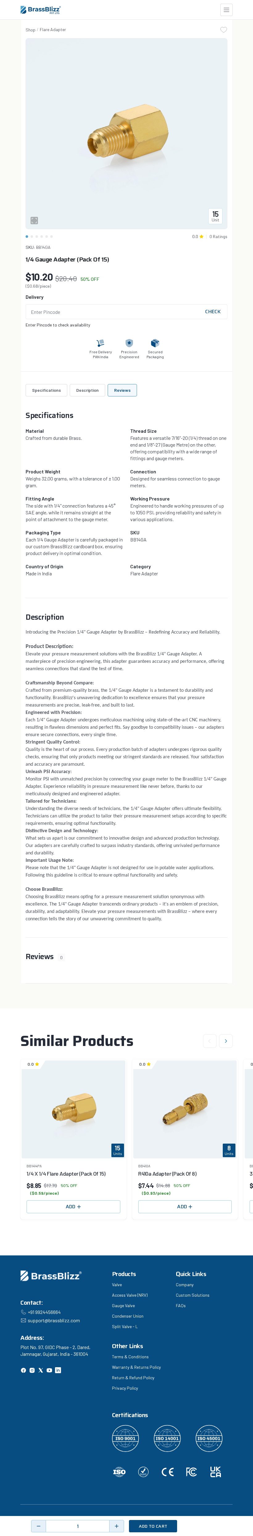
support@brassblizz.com (54, 1320)
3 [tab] (36, 236)
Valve (117, 1284)
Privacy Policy (125, 1388)
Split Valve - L (125, 1326)
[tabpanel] (126, 134)
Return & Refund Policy (133, 1377)
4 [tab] (41, 236)
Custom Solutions (192, 1295)
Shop (30, 29)
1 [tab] (27, 236)
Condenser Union (127, 1316)
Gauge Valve (123, 1305)
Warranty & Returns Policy (136, 1367)
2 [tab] (32, 236)
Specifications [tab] (46, 390)
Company (184, 1284)
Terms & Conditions (130, 1356)
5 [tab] (46, 236)
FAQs (181, 1305)
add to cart (153, 1526)
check (213, 311)
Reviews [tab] (122, 390)
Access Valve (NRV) (129, 1295)
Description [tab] (87, 390)
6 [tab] (51, 236)
